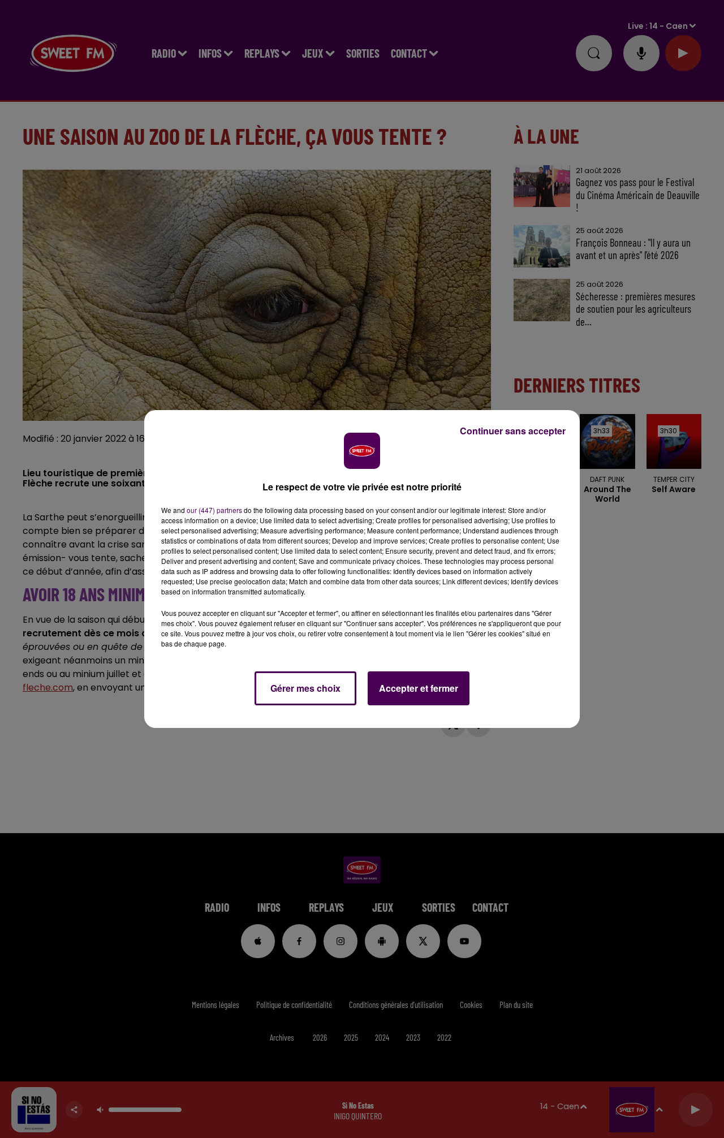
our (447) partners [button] (214, 510)
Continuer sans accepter (513, 430)
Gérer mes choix (305, 688)
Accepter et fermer (418, 688)
